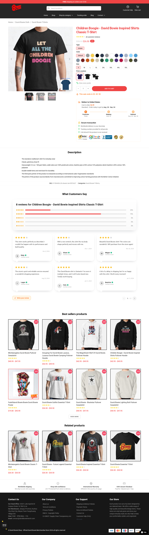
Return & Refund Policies (84, 510)
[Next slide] (69, 59)
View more (74, 416)
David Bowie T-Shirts (40, 22)
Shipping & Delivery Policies (85, 504)
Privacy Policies (48, 510)
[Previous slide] (11, 59)
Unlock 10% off (4, 525)
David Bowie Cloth (22, 22)
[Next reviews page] (134, 298)
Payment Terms (81, 507)
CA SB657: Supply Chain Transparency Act (57, 516)
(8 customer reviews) (93, 37)
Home (10, 22)
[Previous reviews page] (124, 298)
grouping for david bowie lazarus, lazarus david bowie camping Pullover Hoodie (57, 355)
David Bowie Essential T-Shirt (121, 464)
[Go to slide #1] (29, 97)
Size (77, 64)
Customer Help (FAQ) (83, 516)
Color (78, 52)
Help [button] (145, 532)
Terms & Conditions (49, 507)
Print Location (81, 71)
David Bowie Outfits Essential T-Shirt (56, 402)
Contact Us (80, 513)
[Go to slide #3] (52, 97)
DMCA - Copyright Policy (51, 513)
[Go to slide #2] (40, 97)
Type (78, 45)
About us (46, 504)
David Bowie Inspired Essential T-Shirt (90, 464)
